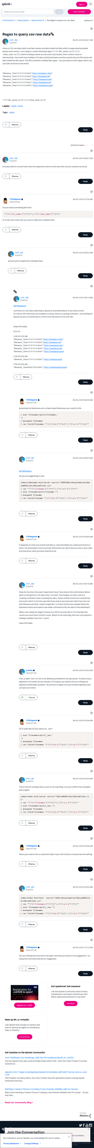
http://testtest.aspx (53, 359)
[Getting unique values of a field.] (92, 145)
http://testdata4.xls (42, 82)
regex (14, 106)
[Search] (59, 11)
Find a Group (24, 1037)
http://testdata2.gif (41, 76)
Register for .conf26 (24, 1005)
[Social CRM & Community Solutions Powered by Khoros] (85, 1115)
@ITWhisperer (19, 306)
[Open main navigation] (90, 4)
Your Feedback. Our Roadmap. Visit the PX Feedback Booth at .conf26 (39, 1057)
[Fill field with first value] (87, 145)
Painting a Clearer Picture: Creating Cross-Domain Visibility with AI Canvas (41, 1089)
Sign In (81, 4)
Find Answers (8, 20)
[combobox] (32, 11)
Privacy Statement (11, 1143)
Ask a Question (79, 12)
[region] (36, 1140)
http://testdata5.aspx (43, 85)
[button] (91, 29)
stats (20, 106)
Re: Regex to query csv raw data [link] (61, 20)
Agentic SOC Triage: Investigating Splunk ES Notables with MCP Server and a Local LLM (46, 1073)
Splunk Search (37, 20)
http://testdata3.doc (42, 79)
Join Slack (71, 1003)
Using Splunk (23, 20)
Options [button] (86, 20)
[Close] (69, 1136)
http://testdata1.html (42, 73)
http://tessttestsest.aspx (55, 367)
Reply (85, 130)
